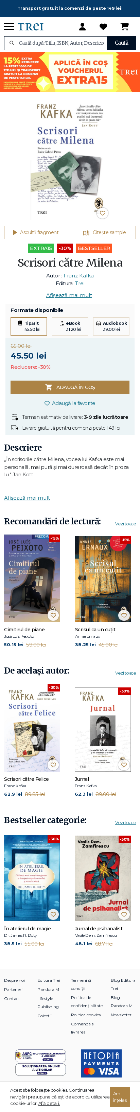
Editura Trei (48, 980)
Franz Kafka (79, 275)
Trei (80, 283)
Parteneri (13, 989)
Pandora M (48, 989)
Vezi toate (125, 523)
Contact (12, 998)
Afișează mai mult (69, 295)
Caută (121, 43)
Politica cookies (86, 1014)
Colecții (44, 1015)
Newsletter (121, 1014)
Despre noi (14, 980)
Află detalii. (49, 1103)
